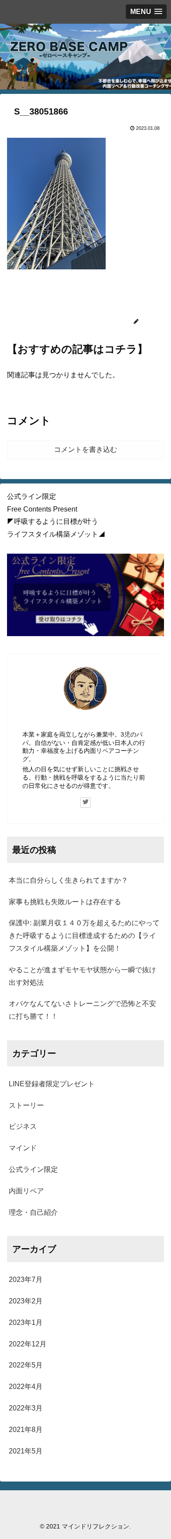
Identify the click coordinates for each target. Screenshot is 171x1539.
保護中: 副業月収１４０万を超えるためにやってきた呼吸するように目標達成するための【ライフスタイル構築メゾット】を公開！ (84, 935)
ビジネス (23, 1126)
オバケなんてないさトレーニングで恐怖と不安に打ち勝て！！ (82, 1010)
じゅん (85, 723)
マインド (23, 1148)
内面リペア (26, 1191)
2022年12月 (27, 1344)
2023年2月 (26, 1301)
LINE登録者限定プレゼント (52, 1084)
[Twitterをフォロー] (85, 802)
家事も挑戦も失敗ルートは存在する (65, 902)
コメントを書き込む (85, 449)
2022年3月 (26, 1408)
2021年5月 (26, 1451)
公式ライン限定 (33, 1169)
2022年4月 (26, 1386)
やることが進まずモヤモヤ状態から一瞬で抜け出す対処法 (82, 976)
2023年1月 (26, 1322)
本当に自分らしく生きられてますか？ (68, 880)
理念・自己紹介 (33, 1212)
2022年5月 (26, 1365)
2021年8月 (26, 1429)
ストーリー (26, 1105)
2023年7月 (26, 1279)
